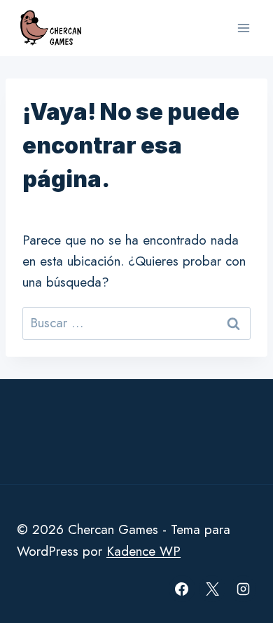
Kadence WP (143, 551)
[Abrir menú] (243, 28)
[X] (212, 588)
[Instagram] (243, 588)
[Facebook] (182, 588)
